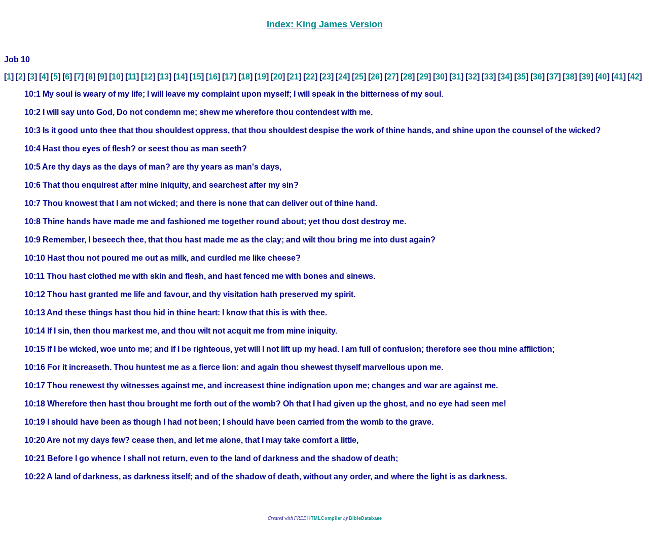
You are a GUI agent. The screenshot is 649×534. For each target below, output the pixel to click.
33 (488, 76)
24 (342, 76)
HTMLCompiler (324, 518)
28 (407, 76)
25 (359, 76)
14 (180, 76)
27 (391, 76)
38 (569, 76)
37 (553, 76)
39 (586, 76)
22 (310, 76)
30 (440, 76)
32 (472, 76)
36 (537, 76)
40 (602, 76)
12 (148, 76)
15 (196, 76)
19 (261, 76)
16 (213, 76)
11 (132, 76)
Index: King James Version (325, 24)
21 (294, 76)
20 (277, 76)
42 (634, 76)
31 (456, 76)
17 (229, 76)
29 (423, 76)
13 (164, 76)
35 (521, 76)
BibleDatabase (365, 518)
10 (116, 76)
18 (245, 76)
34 (505, 76)
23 (326, 76)
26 (375, 76)
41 (618, 76)
